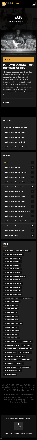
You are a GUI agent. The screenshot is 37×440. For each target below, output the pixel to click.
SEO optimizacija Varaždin (25, 349)
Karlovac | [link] (17, 402)
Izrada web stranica (15, 21)
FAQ (11, 433)
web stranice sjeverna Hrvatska (12, 371)
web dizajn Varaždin (25, 360)
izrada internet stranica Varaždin (13, 283)
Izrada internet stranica (18, 167)
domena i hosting (9, 251)
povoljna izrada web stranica (12, 345)
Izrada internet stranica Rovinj (14, 132)
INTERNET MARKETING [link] (13, 390)
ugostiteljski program (24, 352)
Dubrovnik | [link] (13, 400)
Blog (7, 433)
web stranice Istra (24, 367)
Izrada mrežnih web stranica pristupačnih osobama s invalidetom (18, 67)
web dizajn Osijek (9, 356)
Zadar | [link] (19, 400)
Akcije (8, 59)
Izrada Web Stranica (18, 235)
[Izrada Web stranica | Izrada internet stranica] (10, 4)
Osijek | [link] (25, 400)
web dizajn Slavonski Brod (11, 360)
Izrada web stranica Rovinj (11, 320)
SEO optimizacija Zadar (10, 352)
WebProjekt (20, 363)
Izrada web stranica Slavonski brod (13, 323)
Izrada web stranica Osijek (11, 305)
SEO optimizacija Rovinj (10, 349)
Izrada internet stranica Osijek (18, 182)
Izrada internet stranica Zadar (18, 226)
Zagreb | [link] (27, 397)
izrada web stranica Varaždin (12, 331)
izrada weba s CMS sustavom (11, 298)
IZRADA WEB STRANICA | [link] (13, 385)
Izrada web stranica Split (11, 327)
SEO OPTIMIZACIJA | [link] (26, 387)
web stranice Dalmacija (10, 367)
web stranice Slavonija (10, 374)
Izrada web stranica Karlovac (12, 302)
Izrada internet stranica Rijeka (18, 196)
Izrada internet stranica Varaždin (18, 221)
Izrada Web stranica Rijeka (11, 316)
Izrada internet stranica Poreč (14, 137)
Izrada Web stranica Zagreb (11, 338)
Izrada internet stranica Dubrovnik (15, 147)
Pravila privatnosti (26, 433)
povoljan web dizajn (26, 341)
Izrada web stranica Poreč (11, 309)
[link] (6, 397)
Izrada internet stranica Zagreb (18, 231)
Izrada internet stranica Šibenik (14, 142)
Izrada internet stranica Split (18, 216)
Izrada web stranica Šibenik (11, 341)
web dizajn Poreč (20, 356)
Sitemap (16, 433)
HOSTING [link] (30, 390)
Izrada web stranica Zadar (11, 334)
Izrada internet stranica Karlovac (18, 177)
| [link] (25, 390)
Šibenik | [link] (6, 400)
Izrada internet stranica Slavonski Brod (18, 211)
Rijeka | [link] (21, 397)
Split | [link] (31, 397)
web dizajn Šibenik (9, 363)
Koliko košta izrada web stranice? (15, 127)
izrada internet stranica (22, 251)
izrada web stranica (26, 298)
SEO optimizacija (26, 345)
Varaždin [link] (24, 402)
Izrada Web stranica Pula (11, 312)
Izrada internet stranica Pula (18, 192)
